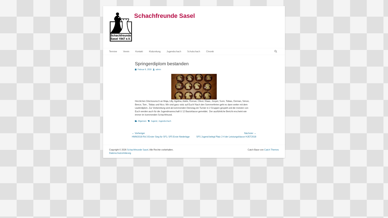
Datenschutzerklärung (120, 153)
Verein (126, 51)
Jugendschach (174, 51)
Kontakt (139, 51)
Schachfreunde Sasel (164, 15)
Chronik (210, 51)
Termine (113, 51)
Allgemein (142, 121)
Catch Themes (271, 149)
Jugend (154, 121)
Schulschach (193, 51)
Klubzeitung (155, 51)
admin (158, 69)
